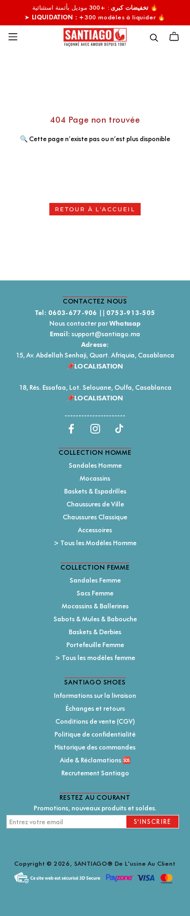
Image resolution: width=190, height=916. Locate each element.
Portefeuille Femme (95, 645)
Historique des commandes (95, 747)
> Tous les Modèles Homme (95, 543)
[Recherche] (154, 37)
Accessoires (95, 530)
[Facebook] (71, 428)
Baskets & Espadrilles (95, 491)
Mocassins (95, 478)
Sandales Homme (95, 465)
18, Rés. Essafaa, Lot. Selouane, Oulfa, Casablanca (95, 387)
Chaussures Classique (95, 517)
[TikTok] (119, 428)
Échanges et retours (95, 708)
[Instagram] (95, 428)
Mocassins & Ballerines (95, 606)
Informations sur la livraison (95, 695)
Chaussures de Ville (95, 504)
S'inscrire (153, 821)
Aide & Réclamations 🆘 (95, 760)
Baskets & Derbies (95, 632)
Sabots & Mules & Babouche (95, 619)
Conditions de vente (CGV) (95, 721)
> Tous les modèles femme (95, 658)
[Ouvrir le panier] (174, 37)
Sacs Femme (95, 593)
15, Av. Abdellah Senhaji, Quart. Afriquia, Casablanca (95, 355)
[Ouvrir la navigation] (13, 37)
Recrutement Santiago (95, 773)
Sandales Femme (95, 580)
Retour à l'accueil (95, 209)
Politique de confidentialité (95, 734)
